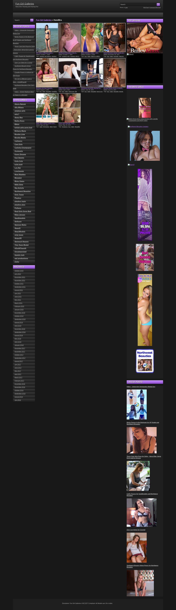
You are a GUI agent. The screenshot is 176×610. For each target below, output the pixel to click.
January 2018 (19, 345)
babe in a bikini (95, 56)
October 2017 (19, 355)
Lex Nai (18, 168)
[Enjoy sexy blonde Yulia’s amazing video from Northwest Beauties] (70, 108)
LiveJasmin (19, 171)
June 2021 (18, 297)
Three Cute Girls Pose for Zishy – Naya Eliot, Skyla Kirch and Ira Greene (24, 50)
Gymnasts (19, 151)
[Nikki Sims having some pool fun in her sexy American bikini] (47, 108)
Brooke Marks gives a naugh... (113, 88)
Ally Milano (19, 107)
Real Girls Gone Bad (23, 211)
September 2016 (20, 394)
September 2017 (20, 358)
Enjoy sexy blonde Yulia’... (67, 123)
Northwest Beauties (23, 191)
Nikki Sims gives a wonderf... (68, 88)
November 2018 (20, 329)
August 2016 (19, 397)
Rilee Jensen (20, 215)
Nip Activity (19, 188)
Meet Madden (20, 174)
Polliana (18, 208)
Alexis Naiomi (20, 104)
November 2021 (20, 280)
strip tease (19, 235)
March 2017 (18, 377)
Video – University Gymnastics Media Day (141, 387)
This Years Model (22, 245)
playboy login (20, 201)
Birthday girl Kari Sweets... (44, 88)
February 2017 (19, 381)
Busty (55, 126)
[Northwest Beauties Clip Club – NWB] (70, 37)
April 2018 (18, 342)
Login (126, 7)
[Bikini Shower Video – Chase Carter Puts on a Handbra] (92, 37)
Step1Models (20, 231)
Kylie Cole (19, 161)
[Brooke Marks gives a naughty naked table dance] (115, 72)
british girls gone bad (23, 128)
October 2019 (19, 316)
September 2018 (20, 332)
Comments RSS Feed (155, 7)
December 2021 (20, 277)
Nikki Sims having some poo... (46, 123)
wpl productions (21, 258)
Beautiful (48, 91)
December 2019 (20, 313)
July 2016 (18, 400)
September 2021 (20, 287)
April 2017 (18, 374)
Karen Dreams (20, 154)
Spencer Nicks (20, 225)
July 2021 (18, 293)
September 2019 (20, 319)
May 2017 (18, 371)
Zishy (17, 262)
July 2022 (18, 274)
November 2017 (20, 351)
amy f (17, 114)
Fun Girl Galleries (24, 3)
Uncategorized (20, 252)
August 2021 (19, 290)
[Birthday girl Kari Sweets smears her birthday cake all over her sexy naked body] (47, 72)
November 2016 (20, 387)
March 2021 (18, 303)
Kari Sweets (19, 158)
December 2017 (20, 348)
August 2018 (19, 335)
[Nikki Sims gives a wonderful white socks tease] (70, 72)
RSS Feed (146, 7)
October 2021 (19, 284)
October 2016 (19, 390)
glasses (121, 56)
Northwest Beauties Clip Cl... (68, 53)
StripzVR (18, 238)
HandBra (54, 91)
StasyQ (17, 228)
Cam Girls (19, 144)
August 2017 (19, 361)
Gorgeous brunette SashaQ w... (91, 88)
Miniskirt (18, 178)
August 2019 (19, 322)
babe (89, 56)
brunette (116, 56)
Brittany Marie (20, 131)
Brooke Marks (20, 138)
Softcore (18, 221)
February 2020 (19, 306)
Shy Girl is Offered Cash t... (44, 53)
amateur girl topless (45, 56)
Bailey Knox (19, 121)
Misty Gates (19, 181)
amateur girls (66, 56)
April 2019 (18, 326)
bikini (51, 126)
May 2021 (18, 300)
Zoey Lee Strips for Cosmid (23, 63)
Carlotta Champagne (23, 148)
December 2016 (20, 384)
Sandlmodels (20, 218)
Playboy (18, 198)
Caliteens (18, 141)
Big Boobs (46, 126)
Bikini (17, 124)
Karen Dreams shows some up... (114, 53)
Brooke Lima (20, 134)
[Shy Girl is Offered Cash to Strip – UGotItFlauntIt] (47, 37)
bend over (71, 91)
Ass (86, 56)
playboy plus (20, 205)
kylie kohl (19, 164)
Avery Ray (19, 117)
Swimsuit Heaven (22, 242)
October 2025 (19, 271)
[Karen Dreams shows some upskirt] (115, 37)
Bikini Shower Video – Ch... (90, 53)
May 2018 (18, 339)
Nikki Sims (19, 185)
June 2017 (18, 368)
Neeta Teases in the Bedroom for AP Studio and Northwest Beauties (23, 40)
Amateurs (65, 126)
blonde (121, 91)
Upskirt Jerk (19, 255)
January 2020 (19, 309)
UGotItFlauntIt (20, 248)
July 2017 (18, 364)
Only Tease (19, 195)
